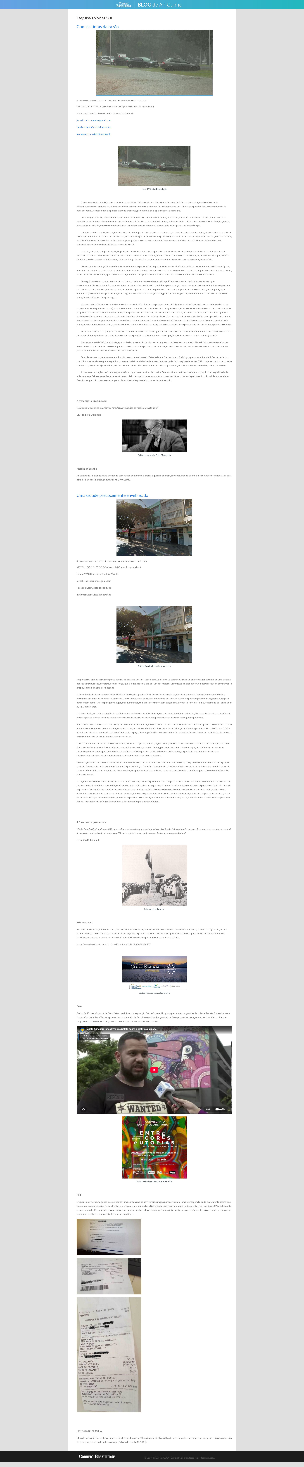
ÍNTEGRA (143, 101)
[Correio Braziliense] (125, 4)
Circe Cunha (112, 101)
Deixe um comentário (128, 101)
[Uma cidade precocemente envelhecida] (154, 527)
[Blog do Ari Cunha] (161, 4)
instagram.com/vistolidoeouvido (94, 134)
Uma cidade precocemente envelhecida (112, 495)
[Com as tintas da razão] (154, 62)
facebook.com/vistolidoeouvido (94, 127)
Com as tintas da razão (98, 26)
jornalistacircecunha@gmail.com (94, 120)
